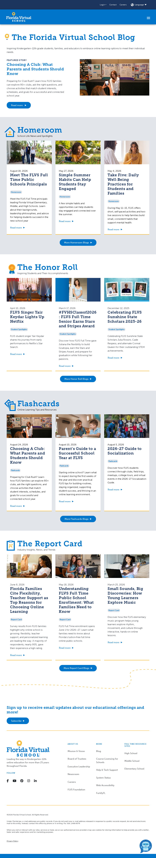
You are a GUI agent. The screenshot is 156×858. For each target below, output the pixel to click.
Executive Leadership (79, 766)
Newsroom (73, 774)
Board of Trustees (77, 758)
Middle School (131, 761)
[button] (103, 4)
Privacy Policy (12, 841)
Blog (98, 751)
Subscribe (16, 720)
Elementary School (134, 768)
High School (130, 753)
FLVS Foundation (76, 789)
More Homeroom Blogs (76, 242)
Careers (123, 5)
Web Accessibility (105, 785)
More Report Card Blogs (76, 668)
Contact (113, 5)
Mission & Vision (76, 751)
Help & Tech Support (107, 770)
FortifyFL (100, 793)
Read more (17, 105)
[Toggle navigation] (148, 18)
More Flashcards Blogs (77, 519)
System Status (103, 777)
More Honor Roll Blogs (76, 379)
